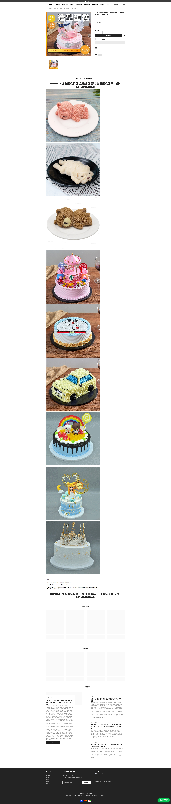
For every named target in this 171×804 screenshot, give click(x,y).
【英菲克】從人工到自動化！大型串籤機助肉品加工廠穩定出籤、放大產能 (107, 746)
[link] (55, 636)
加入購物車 (108, 35)
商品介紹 (78, 78)
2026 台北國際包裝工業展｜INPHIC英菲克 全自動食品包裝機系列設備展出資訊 (59, 702)
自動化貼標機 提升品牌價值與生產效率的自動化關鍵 (106, 700)
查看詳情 (53, 742)
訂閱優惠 (86, 782)
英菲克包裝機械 (97, 784)
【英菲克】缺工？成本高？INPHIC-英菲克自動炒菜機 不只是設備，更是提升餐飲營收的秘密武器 (106, 727)
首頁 (46, 8)
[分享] (123, 35)
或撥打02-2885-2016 (92, 1)
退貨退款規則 (88, 78)
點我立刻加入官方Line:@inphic (81, 1)
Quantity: (97, 30)
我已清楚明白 (99, 39)
